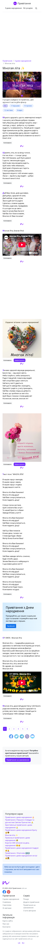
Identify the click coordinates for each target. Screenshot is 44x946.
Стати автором (29, 910)
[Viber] (27, 736)
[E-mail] (32, 736)
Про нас (6, 924)
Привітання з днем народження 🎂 (19, 817)
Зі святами (7, 908)
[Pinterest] (8, 892)
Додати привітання (31, 902)
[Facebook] (11, 736)
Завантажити (19, 360)
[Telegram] (22, 736)
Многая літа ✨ (11, 835)
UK (19, 943)
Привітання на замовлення (18, 760)
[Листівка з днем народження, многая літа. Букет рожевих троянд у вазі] (22, 438)
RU (23, 943)
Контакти (6, 927)
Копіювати (7, 143)
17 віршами (15, 106)
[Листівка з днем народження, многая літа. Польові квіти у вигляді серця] (22, 338)
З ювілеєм (7, 902)
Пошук (26, 899)
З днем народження (13, 8)
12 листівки (8, 110)
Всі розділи (28, 8)
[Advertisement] (22, 36)
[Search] (36, 8)
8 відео (19, 110)
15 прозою (28, 106)
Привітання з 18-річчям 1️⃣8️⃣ (17, 853)
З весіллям (7, 905)
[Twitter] (16, 736)
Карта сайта (8, 921)
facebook (11, 626)
